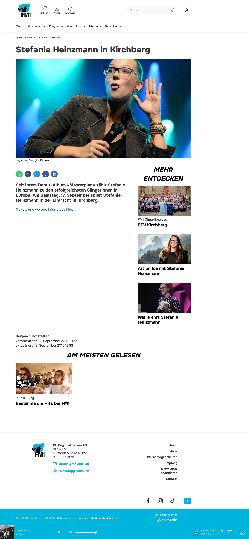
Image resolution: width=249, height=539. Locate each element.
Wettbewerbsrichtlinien (104, 517)
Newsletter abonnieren (169, 471)
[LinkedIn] (54, 174)
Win (69, 26)
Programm (56, 26)
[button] (70, 10)
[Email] (36, 174)
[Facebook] (45, 174)
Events (80, 26)
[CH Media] (166, 519)
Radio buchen (114, 26)
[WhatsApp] (19, 174)
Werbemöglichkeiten (162, 457)
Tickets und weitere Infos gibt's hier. (44, 209)
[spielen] (58, 532)
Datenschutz (64, 517)
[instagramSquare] (160, 501)
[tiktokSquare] (172, 501)
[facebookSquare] (148, 501)
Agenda (20, 37)
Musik (20, 26)
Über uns (95, 26)
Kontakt (171, 478)
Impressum (81, 517)
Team (173, 445)
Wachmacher (36, 26)
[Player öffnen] (242, 532)
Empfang (170, 463)
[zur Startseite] (24, 10)
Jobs (173, 451)
